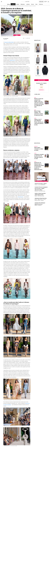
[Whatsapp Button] (29, 38)
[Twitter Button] (23, 38)
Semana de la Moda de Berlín (9, 42)
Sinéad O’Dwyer (12, 60)
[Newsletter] (45, 1)
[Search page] (47, 1)
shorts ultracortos (20, 196)
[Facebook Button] (25, 38)
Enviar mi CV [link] (41, 89)
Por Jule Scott (5, 38)
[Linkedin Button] (26, 38)
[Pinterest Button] (28, 38)
